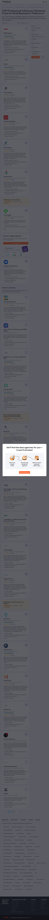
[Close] (44, 445)
